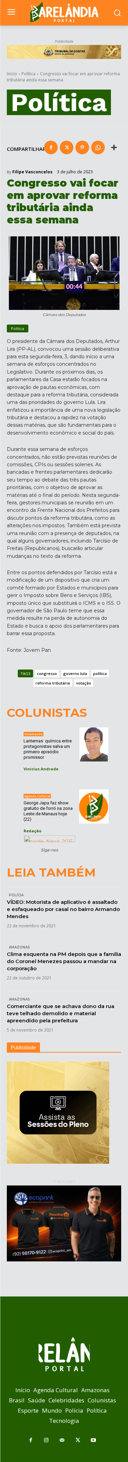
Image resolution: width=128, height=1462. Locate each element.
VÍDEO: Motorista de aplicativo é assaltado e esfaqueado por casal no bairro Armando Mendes (63, 909)
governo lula (75, 673)
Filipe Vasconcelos (32, 172)
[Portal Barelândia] (64, 12)
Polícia (16, 895)
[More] (114, 147)
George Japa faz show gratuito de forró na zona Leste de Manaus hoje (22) (48, 811)
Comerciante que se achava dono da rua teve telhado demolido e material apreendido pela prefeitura (60, 1013)
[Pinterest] (82, 147)
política (100, 673)
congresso (47, 673)
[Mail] (62, 1440)
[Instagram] (46, 1440)
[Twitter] (66, 147)
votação (83, 683)
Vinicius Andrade (41, 768)
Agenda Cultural (37, 796)
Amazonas (19, 947)
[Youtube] (93, 1440)
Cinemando (33, 734)
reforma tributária (52, 683)
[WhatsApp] (98, 147)
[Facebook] (51, 147)
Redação (32, 830)
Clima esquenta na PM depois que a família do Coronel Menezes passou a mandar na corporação (64, 961)
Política (28, 74)
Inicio (12, 74)
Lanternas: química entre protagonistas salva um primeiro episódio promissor (48, 749)
